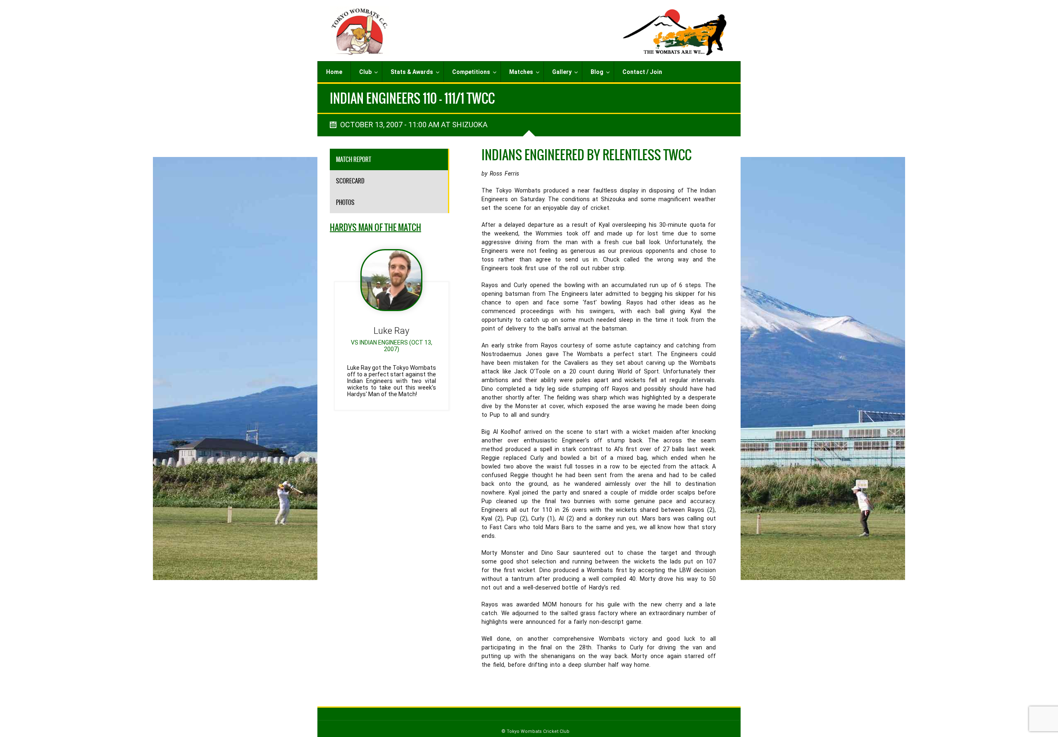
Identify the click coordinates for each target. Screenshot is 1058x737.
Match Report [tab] (353, 159)
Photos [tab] (345, 202)
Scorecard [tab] (350, 180)
